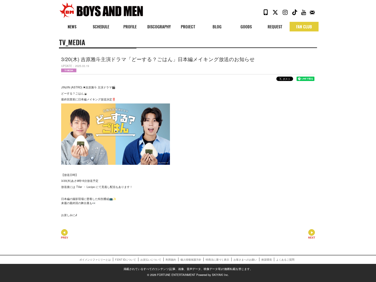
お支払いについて (150, 259)
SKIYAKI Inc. (220, 275)
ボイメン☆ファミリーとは (95, 259)
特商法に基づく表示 (217, 259)
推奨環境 (266, 259)
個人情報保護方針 (190, 259)
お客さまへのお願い (245, 259)
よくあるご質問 (285, 259)
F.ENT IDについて (125, 259)
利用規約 (171, 259)
